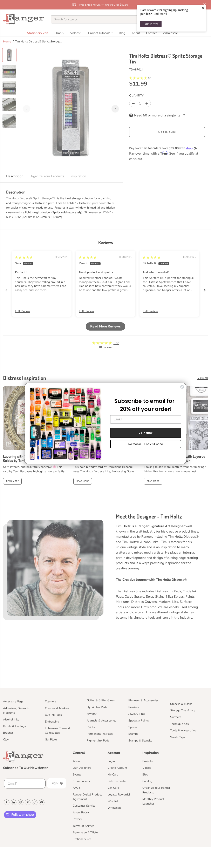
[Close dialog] (182, 387)
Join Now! (151, 24)
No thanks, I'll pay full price (145, 444)
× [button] (203, 8)
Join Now (145, 433)
